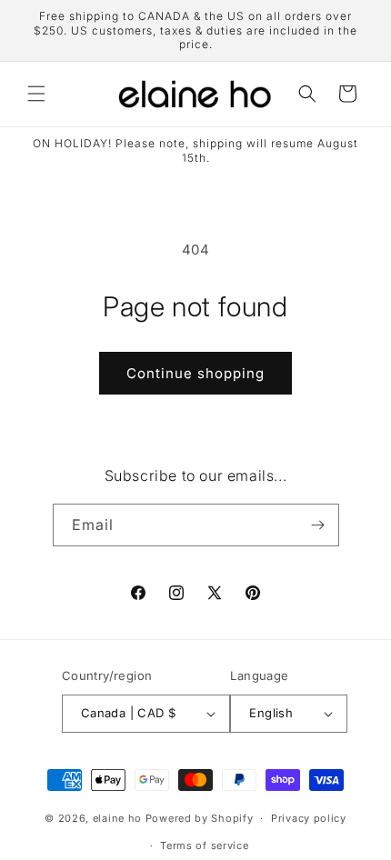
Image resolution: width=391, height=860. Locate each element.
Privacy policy (308, 818)
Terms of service (204, 845)
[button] (36, 94)
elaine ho (117, 818)
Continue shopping (195, 373)
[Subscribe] (318, 525)
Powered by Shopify (199, 818)
